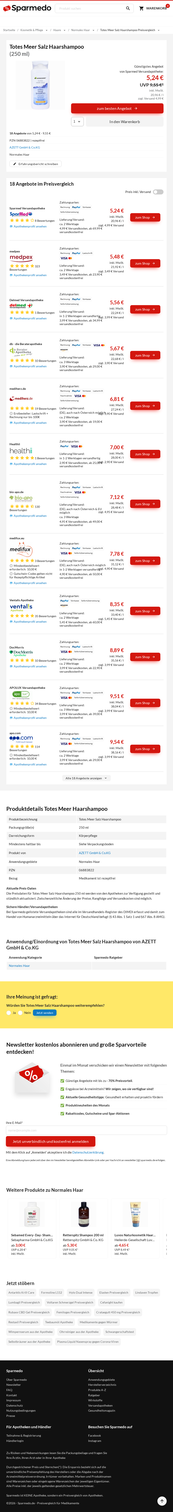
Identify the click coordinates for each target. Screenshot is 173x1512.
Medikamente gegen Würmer (99, 1322)
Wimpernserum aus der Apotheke (30, 1332)
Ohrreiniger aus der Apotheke (79, 1332)
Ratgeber (94, 1395)
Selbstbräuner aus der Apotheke (29, 1341)
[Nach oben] (162, 1501)
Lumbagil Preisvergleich (24, 1302)
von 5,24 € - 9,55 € (30, 133)
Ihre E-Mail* (14, 1123)
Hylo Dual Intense (80, 1292)
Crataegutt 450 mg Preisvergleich (118, 1312)
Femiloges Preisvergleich (73, 1312)
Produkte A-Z (97, 1390)
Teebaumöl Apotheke (59, 1322)
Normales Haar (19, 965)
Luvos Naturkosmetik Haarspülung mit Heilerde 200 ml (135, 1235)
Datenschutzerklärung (88, 1152)
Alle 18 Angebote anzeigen (84, 778)
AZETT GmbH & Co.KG (24, 147)
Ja (14, 1013)
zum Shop (142, 217)
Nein (27, 1013)
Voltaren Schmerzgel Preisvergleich (70, 1302)
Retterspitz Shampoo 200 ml (83, 1235)
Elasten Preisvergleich (113, 1292)
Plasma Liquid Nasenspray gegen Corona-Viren (88, 1341)
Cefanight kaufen (111, 1302)
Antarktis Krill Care (21, 1292)
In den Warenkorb (124, 121)
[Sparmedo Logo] (27, 8)
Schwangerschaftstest (119, 1332)
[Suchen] (127, 8)
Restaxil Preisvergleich (23, 1322)
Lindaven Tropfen (146, 1292)
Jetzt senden (44, 1013)
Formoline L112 (51, 1292)
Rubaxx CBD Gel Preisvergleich (29, 1312)
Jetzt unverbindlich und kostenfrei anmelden (51, 1141)
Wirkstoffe (95, 1400)
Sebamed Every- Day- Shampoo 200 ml (32, 1235)
